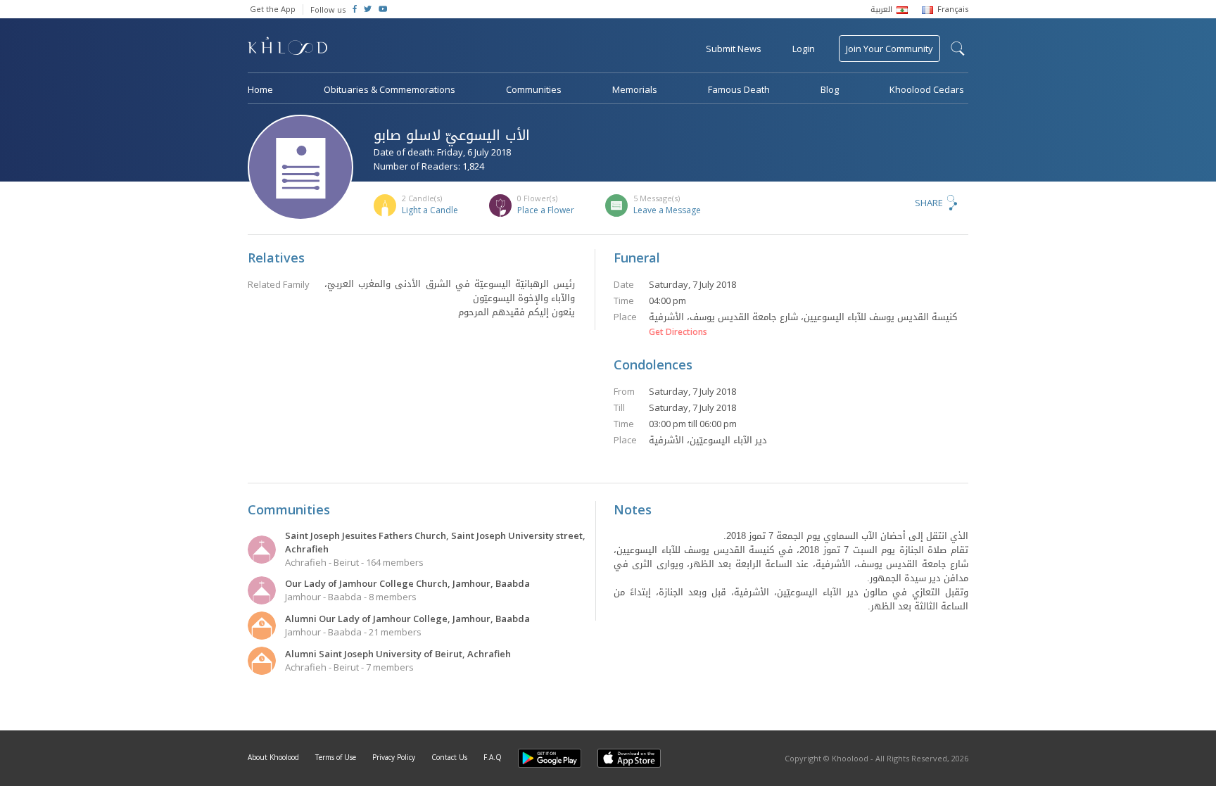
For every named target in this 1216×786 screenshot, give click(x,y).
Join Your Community (889, 48)
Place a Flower (545, 210)
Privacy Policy (393, 757)
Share (929, 202)
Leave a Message (667, 210)
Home (260, 89)
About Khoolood (273, 757)
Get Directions (678, 332)
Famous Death (739, 89)
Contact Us (449, 757)
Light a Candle (430, 210)
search (958, 49)
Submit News (733, 48)
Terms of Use (335, 757)
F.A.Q (492, 757)
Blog (830, 89)
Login (803, 48)
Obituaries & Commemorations (389, 89)
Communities (534, 89)
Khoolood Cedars (926, 89)
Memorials (634, 89)
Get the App (273, 9)
